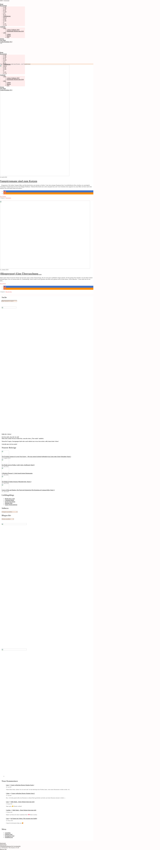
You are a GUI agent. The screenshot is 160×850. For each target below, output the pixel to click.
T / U (4, 23)
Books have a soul (10, 498)
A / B (4, 7)
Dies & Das (9, 292)
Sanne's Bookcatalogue (11, 504)
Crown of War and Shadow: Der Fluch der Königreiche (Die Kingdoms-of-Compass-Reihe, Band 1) (28, 490)
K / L (4, 14)
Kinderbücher (7, 16)
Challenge (2, 26)
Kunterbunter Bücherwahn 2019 (15, 31)
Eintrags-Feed (8, 834)
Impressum (3, 843)
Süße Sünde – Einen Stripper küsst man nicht (22, 801)
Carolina (8, 810)
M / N (4, 17)
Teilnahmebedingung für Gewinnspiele (10, 846)
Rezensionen (3, 5)
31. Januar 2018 (4, 269)
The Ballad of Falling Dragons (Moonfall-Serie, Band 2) (16, 481)
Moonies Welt (8, 503)
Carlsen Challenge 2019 (13, 29)
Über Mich (3, 40)
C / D (4, 8)
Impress (9, 35)
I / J (4, 13)
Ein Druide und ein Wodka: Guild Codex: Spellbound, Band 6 (18, 465)
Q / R (4, 20)
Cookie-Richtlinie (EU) (6, 41)
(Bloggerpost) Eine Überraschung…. (21, 273)
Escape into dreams (10, 501)
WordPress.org (9, 837)
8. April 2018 (3, 177)
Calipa (7, 793)
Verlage (2, 38)
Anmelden (7, 833)
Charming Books (9, 500)
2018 (4, 32)
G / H (4, 11)
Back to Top (3, 849)
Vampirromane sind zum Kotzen (18, 181)
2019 (4, 28)
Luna (7, 785)
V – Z (4, 25)
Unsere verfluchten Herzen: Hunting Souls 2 (22, 785)
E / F (4, 10)
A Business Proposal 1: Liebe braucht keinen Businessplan (17, 473)
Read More (3, 196)
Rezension (8, 198)
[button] (4, 191)
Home (1, 4)
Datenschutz (3, 844)
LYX (8, 37)
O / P (4, 19)
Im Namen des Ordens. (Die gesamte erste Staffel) (24, 818)
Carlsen (9, 34)
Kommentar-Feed (9, 836)
